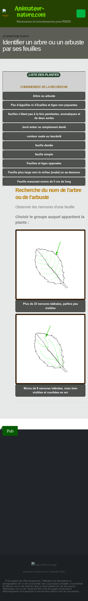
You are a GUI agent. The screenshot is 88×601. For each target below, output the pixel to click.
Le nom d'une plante (16, 36)
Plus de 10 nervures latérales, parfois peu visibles (50, 306)
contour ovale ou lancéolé (44, 136)
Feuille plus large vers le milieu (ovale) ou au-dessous (44, 172)
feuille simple (44, 154)
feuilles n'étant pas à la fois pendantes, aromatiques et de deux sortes (44, 116)
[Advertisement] (44, 490)
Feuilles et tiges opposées (44, 163)
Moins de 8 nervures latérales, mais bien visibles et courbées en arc (50, 390)
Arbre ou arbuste (44, 96)
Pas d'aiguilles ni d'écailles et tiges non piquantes (44, 105)
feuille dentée (44, 145)
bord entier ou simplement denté (44, 127)
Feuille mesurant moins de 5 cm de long (44, 181)
